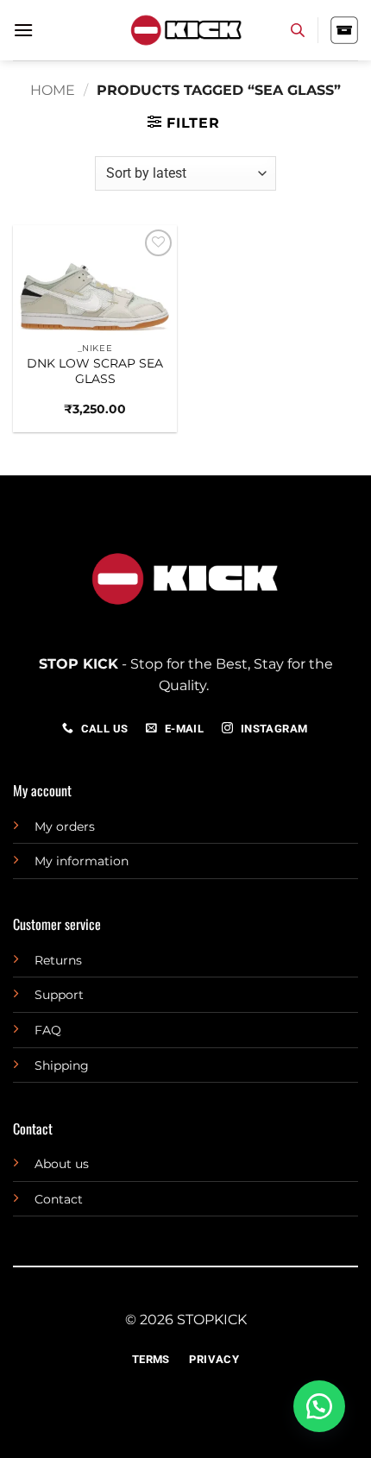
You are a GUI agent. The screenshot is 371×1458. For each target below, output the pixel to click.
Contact (59, 1199)
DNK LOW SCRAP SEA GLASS (95, 371)
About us (62, 1164)
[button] (23, 30)
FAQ (48, 1030)
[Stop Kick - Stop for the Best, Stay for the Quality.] (185, 30)
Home (52, 90)
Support (59, 994)
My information (82, 861)
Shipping (62, 1065)
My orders (65, 826)
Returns (58, 960)
